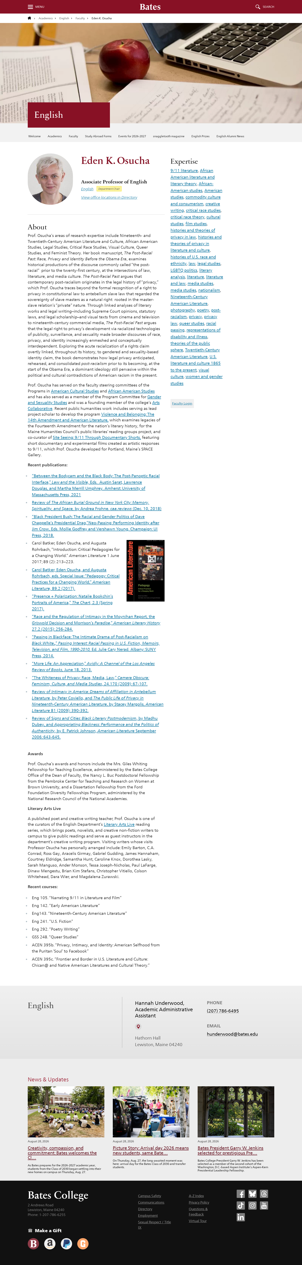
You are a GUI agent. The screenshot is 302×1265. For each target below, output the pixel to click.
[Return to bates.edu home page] (31, 18)
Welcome (34, 136)
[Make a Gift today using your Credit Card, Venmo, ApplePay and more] (33, 1243)
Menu (39, 7)
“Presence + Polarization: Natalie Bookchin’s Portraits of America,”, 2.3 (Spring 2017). (72, 602)
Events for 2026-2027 (132, 136)
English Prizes (200, 136)
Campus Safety (149, 1196)
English (64, 18)
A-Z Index (196, 1196)
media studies (200, 283)
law (192, 263)
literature (195, 276)
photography (183, 310)
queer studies (191, 323)
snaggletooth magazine (168, 136)
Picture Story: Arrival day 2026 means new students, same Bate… (151, 1150)
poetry (203, 310)
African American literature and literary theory (193, 177)
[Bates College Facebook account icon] (241, 1194)
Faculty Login (182, 403)
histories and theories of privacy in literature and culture (196, 243)
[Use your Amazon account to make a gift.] (49, 1243)
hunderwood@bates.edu (232, 1034)
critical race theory (187, 216)
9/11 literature (184, 170)
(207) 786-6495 (223, 1010)
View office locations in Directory (109, 197)
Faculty (80, 18)
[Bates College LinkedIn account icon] (241, 1217)
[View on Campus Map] (138, 1026)
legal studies (208, 263)
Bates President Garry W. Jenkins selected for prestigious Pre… (230, 1150)
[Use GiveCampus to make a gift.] (83, 1243)
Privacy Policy (199, 1202)
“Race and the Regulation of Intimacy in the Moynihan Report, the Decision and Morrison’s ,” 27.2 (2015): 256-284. (96, 622)
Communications (151, 1202)
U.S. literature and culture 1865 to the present (196, 363)
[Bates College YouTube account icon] (264, 1205)
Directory (145, 1209)
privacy (195, 316)
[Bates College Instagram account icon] (252, 1205)
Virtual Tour (198, 1221)
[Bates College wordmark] (150, 7)
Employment (148, 1216)
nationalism (209, 290)
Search (268, 7)
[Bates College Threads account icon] (264, 1194)
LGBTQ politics (184, 270)
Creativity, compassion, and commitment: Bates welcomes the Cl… (62, 1152)
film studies (196, 223)
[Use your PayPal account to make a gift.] (66, 1243)
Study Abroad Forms (98, 136)
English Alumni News (230, 136)
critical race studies (203, 210)
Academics (46, 18)
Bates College (58, 1194)
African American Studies (131, 391)
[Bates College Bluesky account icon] (252, 1194)
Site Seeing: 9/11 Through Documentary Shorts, (97, 437)
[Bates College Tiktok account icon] (241, 1205)
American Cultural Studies (75, 391)
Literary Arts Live (119, 824)
